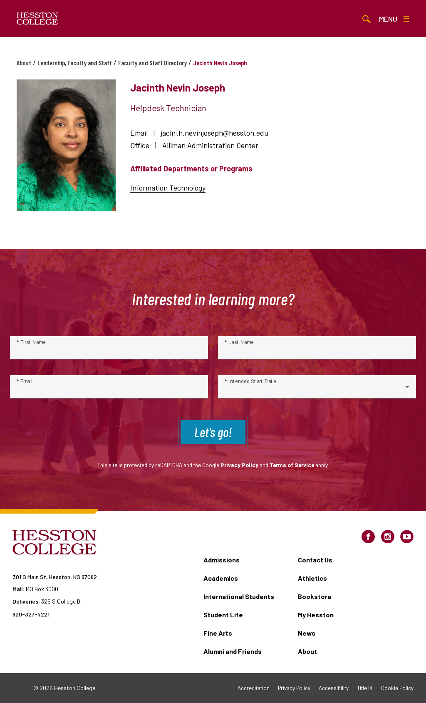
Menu (388, 18)
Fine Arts (217, 633)
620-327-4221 (31, 614)
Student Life (223, 615)
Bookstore (315, 596)
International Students (238, 596)
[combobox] (317, 390)
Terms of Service (292, 464)
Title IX (365, 688)
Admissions (221, 560)
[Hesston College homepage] (37, 18)
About (24, 63)
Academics (220, 578)
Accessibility (334, 688)
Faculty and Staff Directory (152, 63)
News (306, 633)
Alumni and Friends (232, 651)
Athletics (312, 578)
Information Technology (168, 187)
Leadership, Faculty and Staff (74, 63)
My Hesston (316, 615)
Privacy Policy (239, 464)
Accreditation (254, 688)
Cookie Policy (397, 688)
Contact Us (315, 560)
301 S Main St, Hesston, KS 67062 (54, 576)
